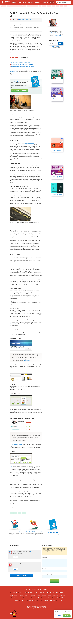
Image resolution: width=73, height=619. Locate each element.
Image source (32, 223)
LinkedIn (18, 21)
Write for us (45, 2)
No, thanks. (59, 615)
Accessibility (14, 592)
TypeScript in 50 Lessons (53, 532)
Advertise (40, 613)
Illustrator (55, 595)
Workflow (59, 600)
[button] (70, 2)
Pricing (22, 19)
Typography (16, 600)
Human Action (12, 177)
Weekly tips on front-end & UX (56, 46)
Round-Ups (56, 597)
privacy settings (64, 612)
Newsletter (37, 2)
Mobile (20, 597)
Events (24, 2)
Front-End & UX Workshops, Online (34, 531)
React (39, 597)
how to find (15, 71)
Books (19, 2)
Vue (39, 600)
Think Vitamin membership (16, 444)
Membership (30, 2)
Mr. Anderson (12, 120)
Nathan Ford (12, 10)
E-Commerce (32, 595)
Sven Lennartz (39, 606)
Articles (14, 2)
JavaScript (14, 597)
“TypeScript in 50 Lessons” (19, 81)
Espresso (17, 384)
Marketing (29, 19)
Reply (15, 556)
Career (35, 592)
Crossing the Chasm (14, 323)
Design (62, 592)
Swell (45, 607)
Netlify (38, 607)
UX (35, 600)
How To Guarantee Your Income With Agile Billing (20, 62)
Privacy (34, 597)
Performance (27, 597)
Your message (44, 557)
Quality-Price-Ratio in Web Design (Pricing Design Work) (22, 64)
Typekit (11, 466)
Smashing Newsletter (16, 531)
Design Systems (23, 595)
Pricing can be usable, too (29, 143)
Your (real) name (45, 568)
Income (25, 19)
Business (19, 19)
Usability (31, 600)
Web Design (52, 600)
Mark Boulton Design (52, 32)
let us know (56, 554)
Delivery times (36, 613)
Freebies (44, 595)
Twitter (16, 21)
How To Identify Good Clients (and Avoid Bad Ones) (20, 60)
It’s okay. (66, 615)
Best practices (22, 592)
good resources (37, 70)
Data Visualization (54, 592)
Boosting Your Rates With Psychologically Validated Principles (22, 66)
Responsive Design (47, 597)
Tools (22, 600)
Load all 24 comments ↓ (22, 575)
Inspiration (62, 595)
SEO (62, 597)
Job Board (43, 613)
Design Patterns (13, 595)
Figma (38, 595)
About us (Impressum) (38, 611)
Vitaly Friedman (33, 606)
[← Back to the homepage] (6, 2)
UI (25, 600)
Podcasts (36, 615)
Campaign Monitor (26, 360)
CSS (47, 592)
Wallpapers (45, 600)
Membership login (30, 613)
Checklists (41, 592)
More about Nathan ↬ (57, 35)
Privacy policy (44, 611)
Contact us (32, 611)
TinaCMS (41, 607)
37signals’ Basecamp (17, 408)
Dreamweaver (29, 384)
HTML (49, 595)
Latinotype (37, 608)
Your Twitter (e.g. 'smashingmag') (47, 574)
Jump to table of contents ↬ (19, 90)
